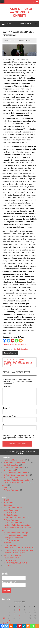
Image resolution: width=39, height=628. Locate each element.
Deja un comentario (24, 40)
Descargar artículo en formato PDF (14, 344)
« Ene (4, 623)
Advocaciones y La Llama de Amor (16, 462)
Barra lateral (26, 23)
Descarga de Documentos (13, 538)
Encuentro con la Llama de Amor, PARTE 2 (20, 550)
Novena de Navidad (11, 558)
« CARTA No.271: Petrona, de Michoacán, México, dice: (15, 360)
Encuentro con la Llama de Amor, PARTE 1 (20, 548)
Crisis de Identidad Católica (14, 467)
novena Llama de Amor (12, 555)
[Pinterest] (12, 340)
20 (4, 618)
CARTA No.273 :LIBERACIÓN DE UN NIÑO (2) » (18, 364)
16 (19, 615)
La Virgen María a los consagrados (17, 480)
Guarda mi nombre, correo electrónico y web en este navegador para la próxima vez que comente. (18, 437)
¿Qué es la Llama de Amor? (14, 460)
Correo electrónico (9, 416)
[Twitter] (8, 340)
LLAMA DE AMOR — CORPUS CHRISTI (19, 12)
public (6, 487)
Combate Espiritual (21, 349)
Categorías (8, 505)
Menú (8, 23)
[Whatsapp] (17, 340)
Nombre (5, 408)
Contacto (7, 565)
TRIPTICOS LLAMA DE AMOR (15, 563)
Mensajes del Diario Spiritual (14, 553)
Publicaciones (9, 502)
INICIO (6, 500)
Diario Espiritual (10, 470)
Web (4, 424)
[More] (21, 340)
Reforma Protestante (11, 490)
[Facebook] (4, 340)
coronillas (7, 543)
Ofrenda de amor (10, 560)
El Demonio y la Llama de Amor (15, 472)
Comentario (7, 386)
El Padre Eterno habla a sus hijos (16, 475)
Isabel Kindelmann (11, 477)
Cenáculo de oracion (11, 540)
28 (9, 621)
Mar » (9, 623)
